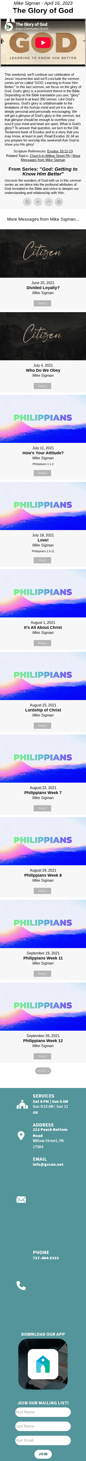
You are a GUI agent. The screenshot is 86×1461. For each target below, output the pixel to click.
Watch (42, 303)
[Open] (74, 15)
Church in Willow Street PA (50, 156)
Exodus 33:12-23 (60, 151)
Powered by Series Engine (43, 1083)
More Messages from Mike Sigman (50, 158)
